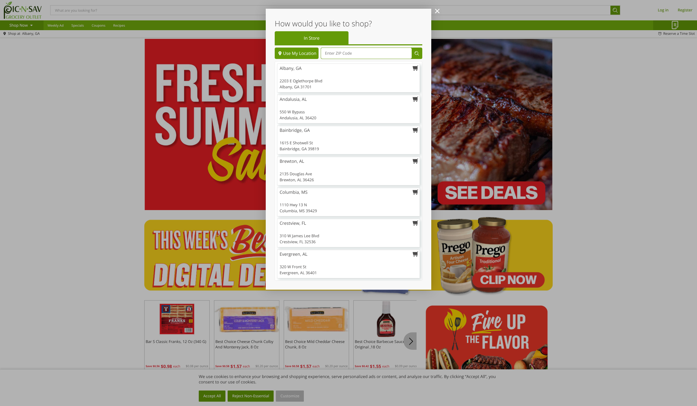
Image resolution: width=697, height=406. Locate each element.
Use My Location (299, 53)
